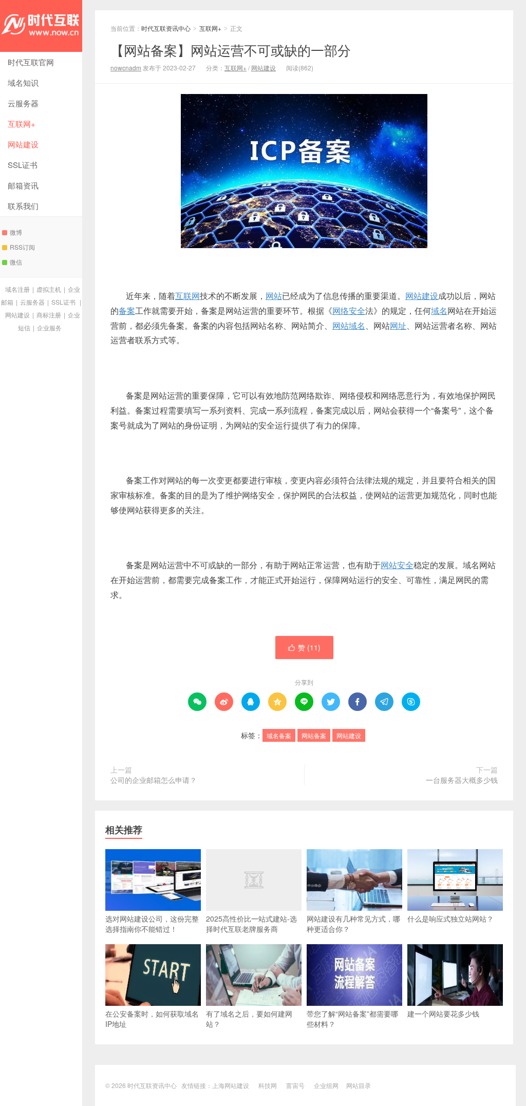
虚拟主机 (48, 289)
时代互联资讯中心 (41, 26)
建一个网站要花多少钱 (443, 1013)
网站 (274, 296)
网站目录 (358, 1085)
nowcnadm (125, 67)
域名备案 (279, 735)
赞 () (304, 647)
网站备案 (314, 735)
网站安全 (397, 565)
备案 (127, 310)
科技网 (267, 1085)
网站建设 (23, 144)
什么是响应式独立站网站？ (450, 918)
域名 (439, 310)
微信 (16, 261)
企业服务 (49, 327)
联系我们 (23, 205)
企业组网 (326, 1085)
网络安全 (348, 310)
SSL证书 (22, 164)
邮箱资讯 (23, 185)
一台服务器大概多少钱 (462, 780)
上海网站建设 (230, 1085)
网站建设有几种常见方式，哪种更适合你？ (353, 923)
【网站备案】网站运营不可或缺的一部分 (230, 49)
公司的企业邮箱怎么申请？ (153, 780)
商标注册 (48, 314)
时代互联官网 (31, 62)
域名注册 (17, 289)
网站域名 (348, 325)
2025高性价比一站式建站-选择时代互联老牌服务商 (251, 923)
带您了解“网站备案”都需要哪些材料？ (352, 1018)
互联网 (187, 296)
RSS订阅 (22, 246)
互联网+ (21, 123)
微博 (16, 232)
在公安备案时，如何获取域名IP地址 (152, 1018)
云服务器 (23, 103)
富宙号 (295, 1085)
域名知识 (23, 82)
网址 (398, 325)
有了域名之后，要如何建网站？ (249, 1018)
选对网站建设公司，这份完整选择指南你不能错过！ (152, 923)
